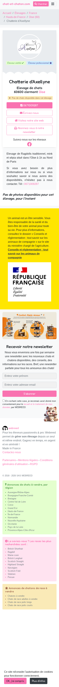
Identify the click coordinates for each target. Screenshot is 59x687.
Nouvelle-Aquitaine (16, 520)
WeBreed (13, 428)
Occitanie (12, 524)
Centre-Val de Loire (17, 502)
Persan (11, 577)
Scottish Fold (14, 571)
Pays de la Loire (15, 527)
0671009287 (30, 105)
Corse (10, 505)
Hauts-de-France (16, 17)
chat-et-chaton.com (16, 4)
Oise (42, 92)
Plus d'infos (38, 681)
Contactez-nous (11, 452)
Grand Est (12, 508)
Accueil (7, 13)
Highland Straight (16, 564)
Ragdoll (11, 552)
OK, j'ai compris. (15, 681)
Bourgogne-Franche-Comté (20, 495)
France (33, 13)
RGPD (34, 464)
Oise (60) (34, 17)
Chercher (42, 3)
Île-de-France (14, 514)
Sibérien (11, 574)
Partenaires (9, 460)
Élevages (20, 13)
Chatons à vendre (16, 596)
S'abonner (29, 393)
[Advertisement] (29, 649)
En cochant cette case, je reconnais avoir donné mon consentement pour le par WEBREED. (29, 404)
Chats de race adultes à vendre (22, 599)
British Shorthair (15, 548)
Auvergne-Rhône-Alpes (19, 492)
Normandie (13, 517)
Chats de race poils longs (20, 602)
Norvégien (12, 568)
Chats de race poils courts (20, 605)
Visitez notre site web (31, 120)
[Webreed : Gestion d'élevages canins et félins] (5, 428)
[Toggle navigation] (52, 3)
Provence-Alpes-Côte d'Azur (21, 530)
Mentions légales (28, 460)
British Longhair (15, 558)
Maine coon (13, 555)
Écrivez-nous (30, 113)
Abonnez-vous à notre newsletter (30, 130)
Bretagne (12, 498)
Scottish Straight (16, 561)
